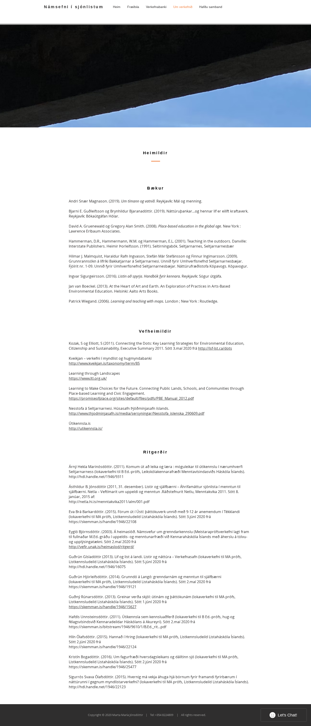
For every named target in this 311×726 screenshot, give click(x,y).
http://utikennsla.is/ (85, 428)
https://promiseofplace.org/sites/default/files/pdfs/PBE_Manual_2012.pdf (131, 398)
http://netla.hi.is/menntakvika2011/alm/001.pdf (109, 501)
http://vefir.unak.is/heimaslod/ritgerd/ (101, 546)
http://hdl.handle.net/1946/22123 (97, 686)
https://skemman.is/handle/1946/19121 (102, 586)
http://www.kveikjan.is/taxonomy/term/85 (104, 363)
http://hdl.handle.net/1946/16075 (97, 566)
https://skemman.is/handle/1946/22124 (102, 646)
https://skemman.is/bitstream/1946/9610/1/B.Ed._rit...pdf (117, 626)
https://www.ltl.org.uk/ (88, 378)
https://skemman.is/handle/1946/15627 (102, 606)
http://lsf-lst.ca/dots (215, 348)
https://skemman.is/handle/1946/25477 (102, 666)
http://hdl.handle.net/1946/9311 (96, 476)
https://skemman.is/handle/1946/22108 (102, 521)
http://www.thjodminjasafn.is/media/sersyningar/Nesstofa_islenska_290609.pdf (136, 413)
